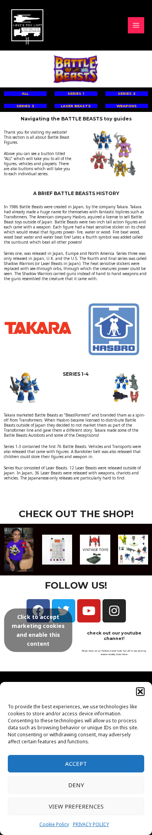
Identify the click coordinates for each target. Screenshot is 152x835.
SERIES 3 (25, 106)
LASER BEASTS (76, 106)
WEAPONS (127, 106)
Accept (76, 763)
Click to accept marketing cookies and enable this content (38, 630)
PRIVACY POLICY (91, 824)
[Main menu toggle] (136, 25)
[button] (140, 692)
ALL (25, 93)
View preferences (76, 806)
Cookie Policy (54, 824)
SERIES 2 (127, 93)
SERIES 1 (75, 93)
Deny (76, 785)
